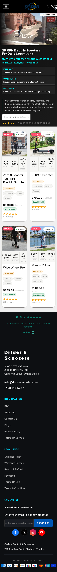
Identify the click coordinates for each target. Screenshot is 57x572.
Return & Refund (13, 469)
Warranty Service (14, 463)
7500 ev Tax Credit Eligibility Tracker (24, 549)
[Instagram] (33, 532)
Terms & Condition (14, 488)
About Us (9, 412)
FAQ (6, 406)
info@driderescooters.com (21, 382)
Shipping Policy (12, 456)
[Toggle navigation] (6, 6)
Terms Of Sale (12, 481)
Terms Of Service (14, 437)
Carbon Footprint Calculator (19, 544)
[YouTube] (41, 532)
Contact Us (10, 418)
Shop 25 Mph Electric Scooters (16, 117)
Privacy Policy (12, 431)
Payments (9, 475)
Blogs (7, 425)
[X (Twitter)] (24, 532)
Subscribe (43, 523)
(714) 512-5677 (14, 387)
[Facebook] (15, 532)
